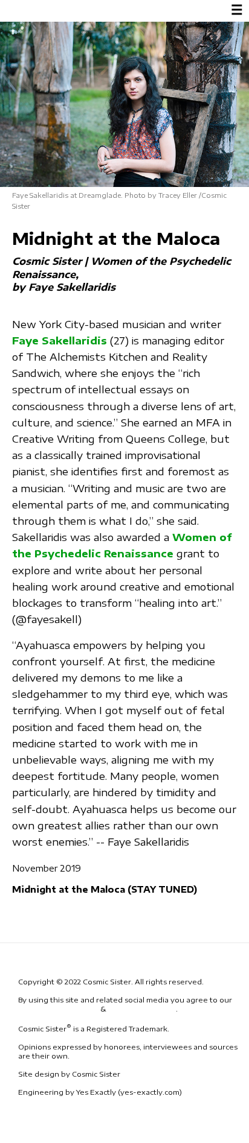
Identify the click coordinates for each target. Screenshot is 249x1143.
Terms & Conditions (58, 1008)
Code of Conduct (142, 1008)
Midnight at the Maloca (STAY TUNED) (104, 889)
